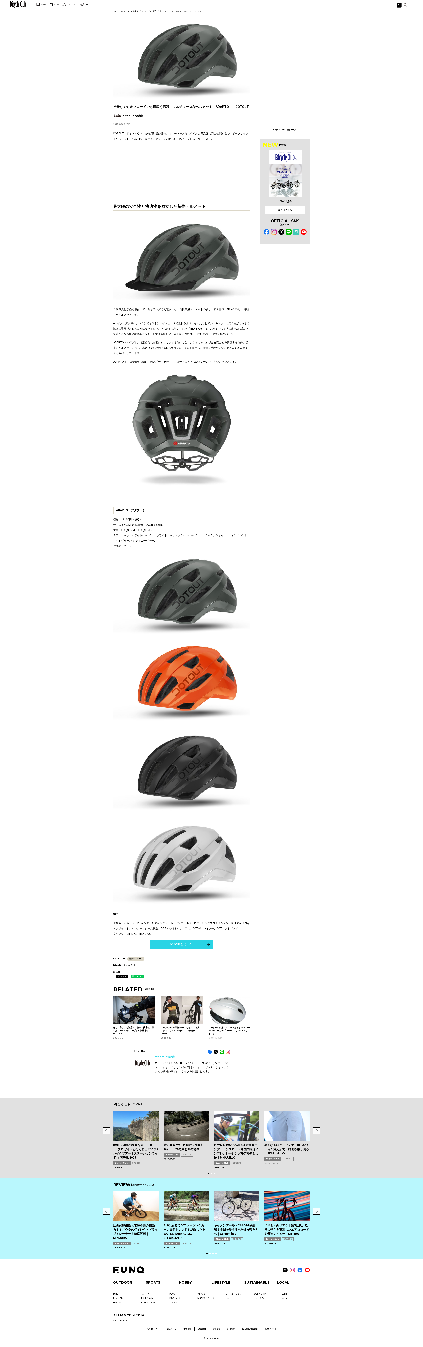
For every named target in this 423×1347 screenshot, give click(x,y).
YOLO (115, 1321)
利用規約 (231, 1329)
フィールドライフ (233, 1294)
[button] (106, 1130)
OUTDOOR (122, 1282)
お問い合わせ (170, 1329)
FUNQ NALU (174, 1298)
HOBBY (185, 1282)
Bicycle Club (125, 11)
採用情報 (217, 1329)
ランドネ (145, 1294)
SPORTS (136, 1163)
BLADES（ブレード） (207, 1298)
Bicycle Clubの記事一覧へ (285, 129)
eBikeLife (117, 1302)
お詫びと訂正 (271, 1329)
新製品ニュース (136, 958)
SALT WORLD (260, 1294)
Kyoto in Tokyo (148, 1302)
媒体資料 (202, 1329)
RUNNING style (147, 1298)
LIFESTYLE (221, 1282)
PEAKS (172, 1294)
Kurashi (123, 1321)
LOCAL (283, 1282)
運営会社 (187, 1329)
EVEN (284, 1294)
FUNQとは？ (152, 1329)
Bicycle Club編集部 (165, 1056)
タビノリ (173, 1302)
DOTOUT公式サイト (182, 944)
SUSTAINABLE (256, 1282)
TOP (114, 11)
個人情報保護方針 (250, 1329)
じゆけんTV (259, 1298)
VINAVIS (201, 1294)
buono (284, 1298)
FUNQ (115, 1294)
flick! (228, 1298)
